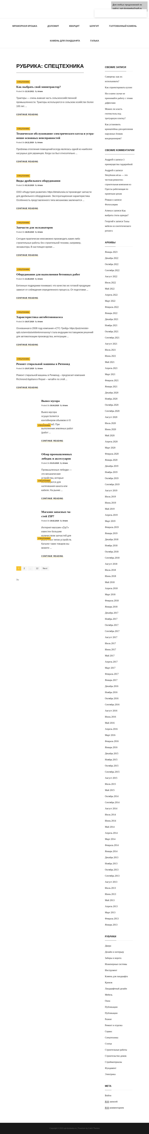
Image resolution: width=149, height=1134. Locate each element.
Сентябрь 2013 (112, 876)
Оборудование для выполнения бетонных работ (48, 274)
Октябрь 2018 (111, 551)
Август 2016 (111, 710)
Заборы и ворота (113, 958)
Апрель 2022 (111, 295)
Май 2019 (110, 509)
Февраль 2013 (112, 918)
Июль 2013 (110, 888)
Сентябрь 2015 (112, 772)
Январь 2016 (111, 747)
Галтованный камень (123, 26)
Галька (94, 40)
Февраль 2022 (112, 307)
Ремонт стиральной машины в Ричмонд (43, 363)
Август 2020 (111, 417)
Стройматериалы (113, 1062)
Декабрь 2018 (111, 539)
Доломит (53, 26)
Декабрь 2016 (111, 686)
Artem (40, 91)
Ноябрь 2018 (111, 545)
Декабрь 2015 (111, 753)
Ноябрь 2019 (111, 472)
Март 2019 (110, 521)
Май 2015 (110, 790)
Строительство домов (115, 1056)
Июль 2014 (110, 814)
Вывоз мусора (50, 400)
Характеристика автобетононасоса (39, 317)
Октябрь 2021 (111, 331)
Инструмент (111, 970)
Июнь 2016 (110, 717)
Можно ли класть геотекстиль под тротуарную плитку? (115, 114)
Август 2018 (111, 564)
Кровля (108, 982)
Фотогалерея (111, 204)
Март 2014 (110, 839)
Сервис (108, 1031)
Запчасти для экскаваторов (34, 227)
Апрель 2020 (111, 441)
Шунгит (94, 26)
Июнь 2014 (110, 820)
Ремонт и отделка (113, 1025)
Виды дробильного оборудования (38, 180)
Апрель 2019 (111, 515)
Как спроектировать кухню (118, 87)
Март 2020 (110, 447)
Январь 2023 (111, 252)
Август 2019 (111, 490)
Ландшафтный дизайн (116, 988)
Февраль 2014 (112, 845)
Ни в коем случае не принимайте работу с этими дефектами (119, 98)
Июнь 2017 (110, 649)
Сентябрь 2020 (112, 411)
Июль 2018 (110, 570)
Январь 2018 (111, 606)
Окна (107, 1001)
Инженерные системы (116, 964)
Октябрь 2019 (111, 478)
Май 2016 (110, 723)
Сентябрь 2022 (112, 270)
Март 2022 (110, 301)
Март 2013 (110, 912)
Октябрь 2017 (111, 625)
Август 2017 (111, 637)
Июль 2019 (110, 496)
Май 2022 (110, 288)
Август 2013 (111, 882)
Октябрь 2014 (111, 796)
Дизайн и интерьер (114, 952)
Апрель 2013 (111, 906)
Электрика (110, 1074)
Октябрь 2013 (111, 869)
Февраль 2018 (112, 600)
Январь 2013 (111, 924)
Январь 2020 (111, 460)
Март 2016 (110, 735)
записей (111, 1101)
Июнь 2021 (110, 356)
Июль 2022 (110, 282)
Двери (108, 946)
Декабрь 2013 (111, 857)
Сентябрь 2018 (112, 558)
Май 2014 (110, 827)
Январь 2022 (111, 313)
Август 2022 (111, 276)
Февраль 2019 (112, 527)
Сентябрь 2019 (112, 484)
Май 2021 (110, 362)
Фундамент (110, 1068)
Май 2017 (110, 655)
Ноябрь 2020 (111, 399)
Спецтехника (23, 82)
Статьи (108, 1043)
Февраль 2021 (112, 380)
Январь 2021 (111, 386)
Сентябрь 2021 (112, 337)
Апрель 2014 (111, 833)
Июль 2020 (110, 423)
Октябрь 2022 (111, 264)
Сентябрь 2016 (112, 704)
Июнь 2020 (110, 429)
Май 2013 (110, 900)
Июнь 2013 (110, 894)
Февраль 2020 (112, 454)
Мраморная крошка (24, 26)
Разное (108, 1019)
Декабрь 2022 (111, 258)
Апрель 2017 (111, 661)
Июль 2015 (110, 784)
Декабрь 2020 (111, 392)
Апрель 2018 (111, 588)
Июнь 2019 (110, 502)
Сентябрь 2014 (112, 802)
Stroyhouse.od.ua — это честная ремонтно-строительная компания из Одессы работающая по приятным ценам (118, 184)
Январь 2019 (111, 533)
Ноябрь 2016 (111, 692)
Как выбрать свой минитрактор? (38, 86)
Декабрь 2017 (111, 613)
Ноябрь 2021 (111, 325)
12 (38, 568)
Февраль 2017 (112, 674)
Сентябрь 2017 (112, 631)
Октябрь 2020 (111, 405)
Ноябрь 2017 (111, 619)
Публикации (111, 1007)
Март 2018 (110, 594)
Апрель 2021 (111, 368)
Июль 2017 (110, 643)
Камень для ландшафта (65, 40)
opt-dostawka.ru (70, 1128)
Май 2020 (110, 435)
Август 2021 (111, 343)
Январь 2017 (111, 680)
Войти (108, 1095)
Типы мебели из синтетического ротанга (118, 226)
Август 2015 (111, 778)
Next (45, 568)
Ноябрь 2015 (111, 759)
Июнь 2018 (110, 576)
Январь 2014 (111, 851)
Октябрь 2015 (111, 765)
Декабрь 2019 (111, 466)
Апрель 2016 (111, 729)
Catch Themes (94, 1128)
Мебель (108, 994)
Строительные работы (116, 1050)
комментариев (114, 1107)
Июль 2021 (110, 350)
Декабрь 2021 (111, 319)
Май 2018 (110, 582)
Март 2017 (110, 668)
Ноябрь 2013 (111, 863)
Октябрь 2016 (111, 698)
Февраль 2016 (112, 741)
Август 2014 (111, 808)
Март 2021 (110, 374)
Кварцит (74, 26)
